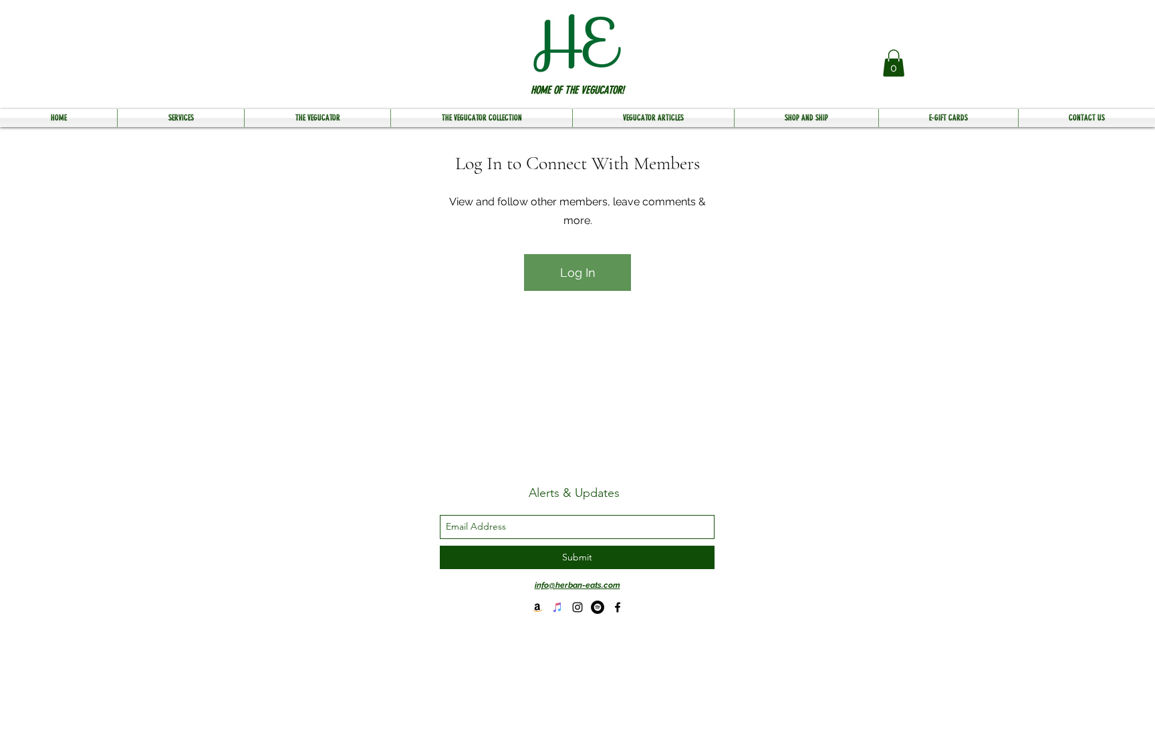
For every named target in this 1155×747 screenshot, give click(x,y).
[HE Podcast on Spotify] (597, 607)
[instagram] (577, 607)
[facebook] (617, 607)
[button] (893, 63)
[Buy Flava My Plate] (537, 607)
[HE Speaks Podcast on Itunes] (557, 607)
